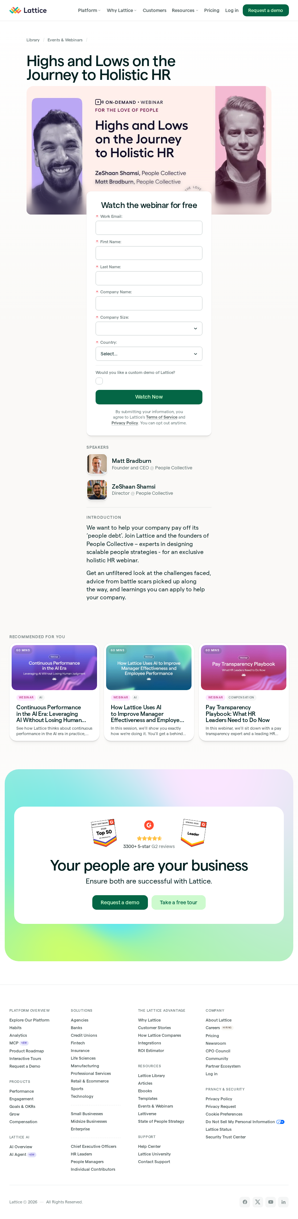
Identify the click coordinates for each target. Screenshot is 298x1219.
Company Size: (112, 317)
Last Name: (108, 267)
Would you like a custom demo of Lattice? (135, 372)
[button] (89, 10)
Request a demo (265, 10)
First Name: (108, 242)
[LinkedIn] (283, 1202)
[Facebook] (244, 1202)
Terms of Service (161, 417)
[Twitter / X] (258, 1202)
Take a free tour (178, 902)
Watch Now (149, 397)
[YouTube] (270, 1202)
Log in (232, 10)
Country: (106, 342)
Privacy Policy (125, 423)
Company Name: (114, 292)
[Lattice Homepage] (28, 10)
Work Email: (109, 216)
